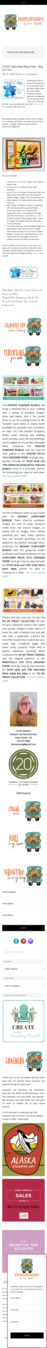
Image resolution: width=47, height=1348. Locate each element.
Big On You (33, 297)
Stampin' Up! (21, 301)
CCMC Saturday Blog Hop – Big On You (22, 68)
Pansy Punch (8, 301)
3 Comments (32, 74)
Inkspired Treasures (23, 22)
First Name (7, 903)
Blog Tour (19, 290)
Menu (23, 2)
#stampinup (21, 297)
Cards (27, 290)
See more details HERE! (14, 476)
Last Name (7, 915)
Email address (9, 892)
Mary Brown (37, 253)
